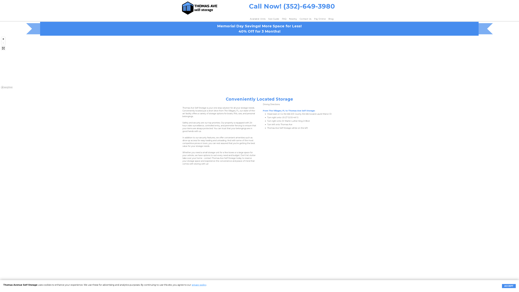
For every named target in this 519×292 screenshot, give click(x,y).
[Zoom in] (3, 39)
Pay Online (320, 19)
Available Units (258, 19)
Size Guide (273, 19)
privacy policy (199, 285)
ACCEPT (508, 286)
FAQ (284, 19)
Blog (331, 19)
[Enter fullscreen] (3, 48)
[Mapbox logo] (7, 87)
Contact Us (305, 19)
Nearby (293, 19)
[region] (259, 63)
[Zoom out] (3, 43)
